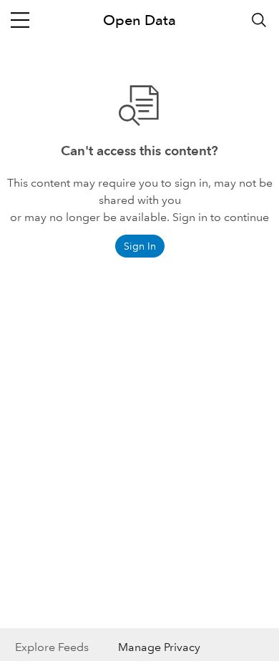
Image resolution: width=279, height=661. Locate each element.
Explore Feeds (52, 647)
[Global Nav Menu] (20, 20)
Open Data (139, 20)
